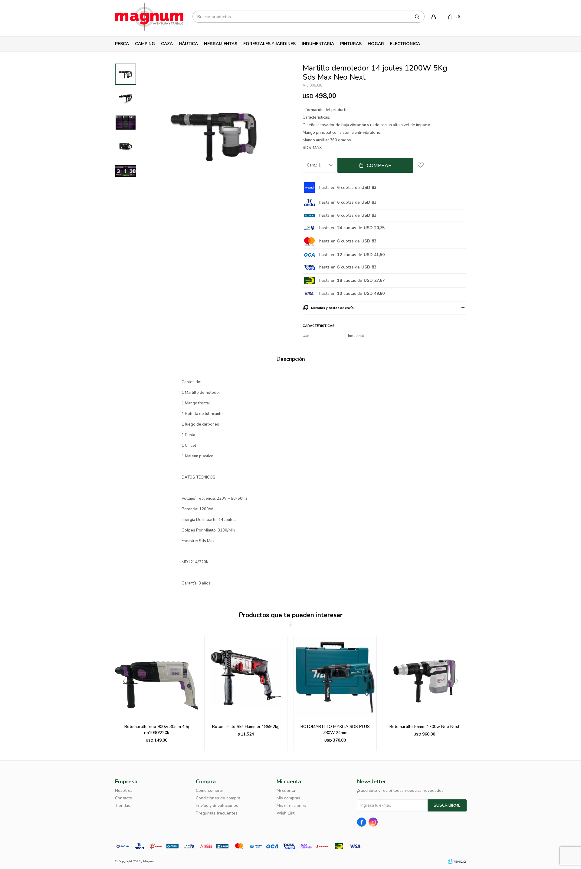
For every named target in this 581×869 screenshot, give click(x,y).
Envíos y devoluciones (217, 805)
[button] (122, 693)
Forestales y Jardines (269, 44)
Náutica (188, 44)
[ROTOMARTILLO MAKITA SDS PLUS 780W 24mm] (335, 677)
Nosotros (124, 790)
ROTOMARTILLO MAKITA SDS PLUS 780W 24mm (335, 730)
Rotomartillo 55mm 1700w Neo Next (424, 726)
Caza (167, 44)
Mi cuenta (286, 790)
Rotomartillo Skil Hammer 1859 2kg (246, 726)
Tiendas (122, 805)
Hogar (376, 44)
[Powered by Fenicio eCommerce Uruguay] (457, 861)
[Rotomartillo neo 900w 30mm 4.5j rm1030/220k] (156, 677)
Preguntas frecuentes (217, 813)
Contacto (123, 798)
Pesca (122, 44)
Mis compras (288, 798)
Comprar (379, 165)
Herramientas (220, 44)
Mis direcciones (291, 805)
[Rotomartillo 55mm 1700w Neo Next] (424, 677)
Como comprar (209, 790)
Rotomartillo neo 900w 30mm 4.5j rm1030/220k (156, 730)
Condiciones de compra (218, 798)
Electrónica (405, 44)
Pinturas (351, 44)
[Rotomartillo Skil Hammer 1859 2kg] (245, 677)
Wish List (285, 813)
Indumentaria (318, 44)
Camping (145, 44)
